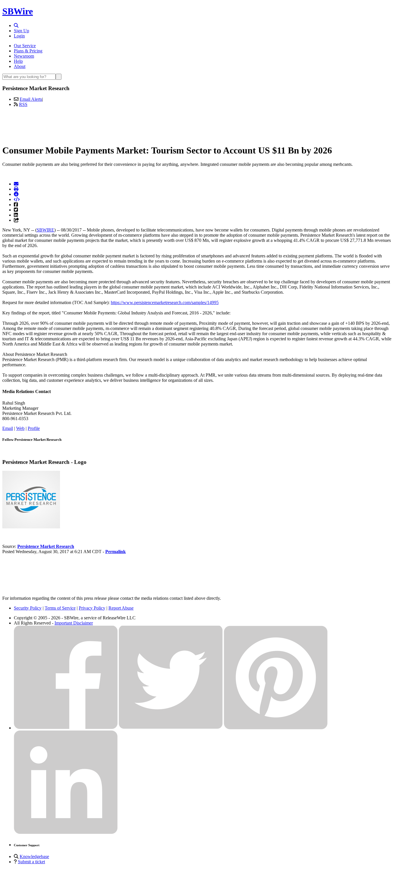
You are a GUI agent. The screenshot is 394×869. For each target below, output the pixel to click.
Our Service (25, 45)
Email (7, 428)
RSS (23, 104)
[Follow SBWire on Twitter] (171, 727)
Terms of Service (60, 608)
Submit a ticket (31, 861)
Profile (34, 428)
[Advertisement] (197, 125)
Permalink (115, 551)
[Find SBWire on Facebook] (66, 727)
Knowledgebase (34, 856)
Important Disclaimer (74, 623)
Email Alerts (31, 99)
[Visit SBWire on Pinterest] (276, 727)
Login (19, 35)
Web (20, 428)
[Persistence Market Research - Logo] (31, 526)
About (19, 66)
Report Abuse (121, 608)
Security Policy (28, 608)
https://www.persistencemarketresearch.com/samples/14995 (165, 302)
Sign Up (21, 30)
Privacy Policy (92, 608)
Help (18, 61)
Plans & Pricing (28, 50)
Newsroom (24, 56)
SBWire (17, 11)
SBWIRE (45, 229)
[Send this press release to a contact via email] (16, 183)
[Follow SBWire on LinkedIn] (66, 832)
